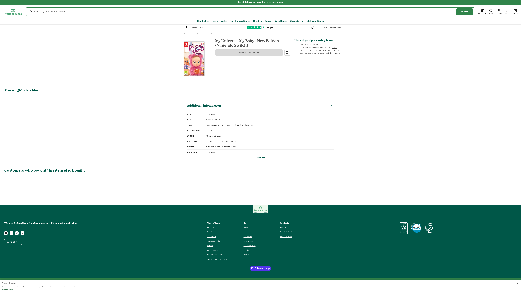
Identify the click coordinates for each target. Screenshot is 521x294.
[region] (260, 287)
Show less (260, 157)
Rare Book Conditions (288, 232)
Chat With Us (248, 241)
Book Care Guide (286, 236)
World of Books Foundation (217, 232)
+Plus (334, 47)
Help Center (248, 236)
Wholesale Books (213, 241)
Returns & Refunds (250, 232)
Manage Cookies (7, 289)
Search (464, 12)
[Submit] (30, 12)
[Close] (517, 283)
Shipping (247, 227)
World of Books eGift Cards (217, 259)
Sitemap (247, 254)
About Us (210, 227)
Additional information (204, 106)
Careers (210, 245)
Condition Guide (250, 245)
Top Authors (211, 236)
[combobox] (250, 11)
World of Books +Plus (214, 254)
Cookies (246, 250)
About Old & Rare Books (288, 227)
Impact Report (212, 250)
